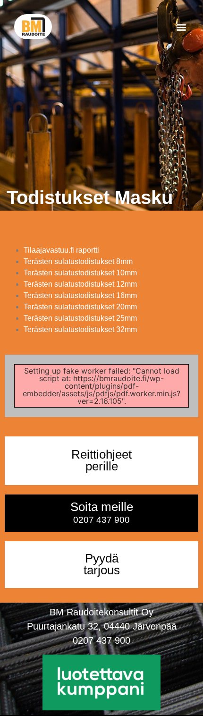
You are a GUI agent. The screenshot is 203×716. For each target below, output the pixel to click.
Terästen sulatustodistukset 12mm (80, 284)
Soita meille (101, 512)
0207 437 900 (101, 640)
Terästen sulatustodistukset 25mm (80, 318)
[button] (181, 26)
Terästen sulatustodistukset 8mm (78, 261)
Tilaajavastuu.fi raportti (61, 250)
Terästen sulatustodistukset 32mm (80, 329)
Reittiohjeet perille (101, 460)
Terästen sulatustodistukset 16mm (80, 295)
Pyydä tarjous (102, 564)
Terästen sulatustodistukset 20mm (80, 307)
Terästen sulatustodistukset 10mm (80, 273)
